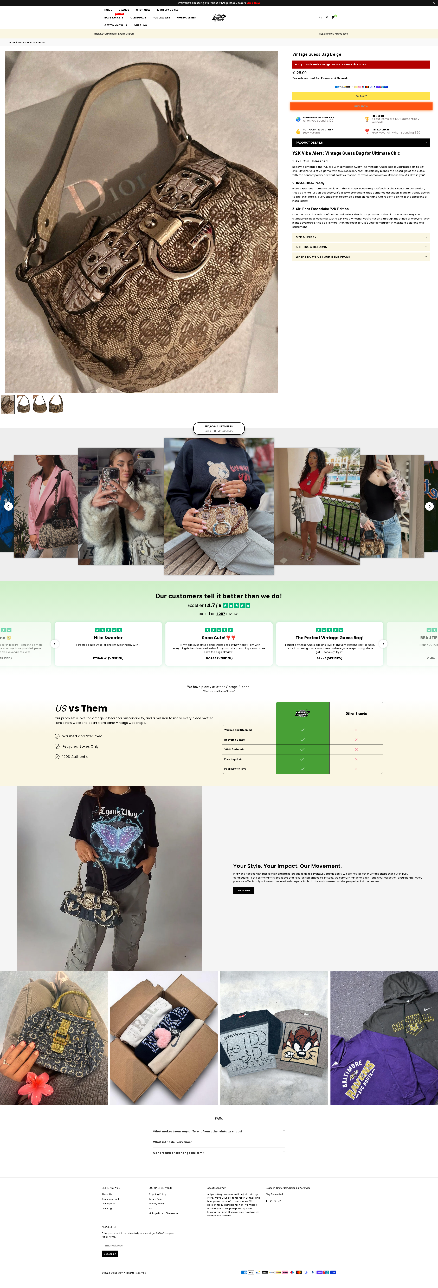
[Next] (278, 222)
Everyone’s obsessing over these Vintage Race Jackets (219, 3)
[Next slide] (429, 506)
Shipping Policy (157, 1194)
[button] (333, 18)
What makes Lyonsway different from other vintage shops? (198, 1131)
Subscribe (110, 1254)
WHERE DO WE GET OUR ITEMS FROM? (323, 256)
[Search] (321, 18)
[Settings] (327, 18)
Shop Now (244, 890)
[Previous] (5, 222)
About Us (107, 1194)
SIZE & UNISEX (306, 237)
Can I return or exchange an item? (178, 1153)
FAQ (151, 1208)
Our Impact (108, 1203)
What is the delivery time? (172, 1142)
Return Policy (156, 1199)
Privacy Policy (156, 1203)
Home (12, 42)
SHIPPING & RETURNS (311, 246)
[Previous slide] (8, 506)
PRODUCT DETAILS (309, 142)
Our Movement (110, 1199)
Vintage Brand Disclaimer (163, 1213)
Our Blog (107, 1208)
